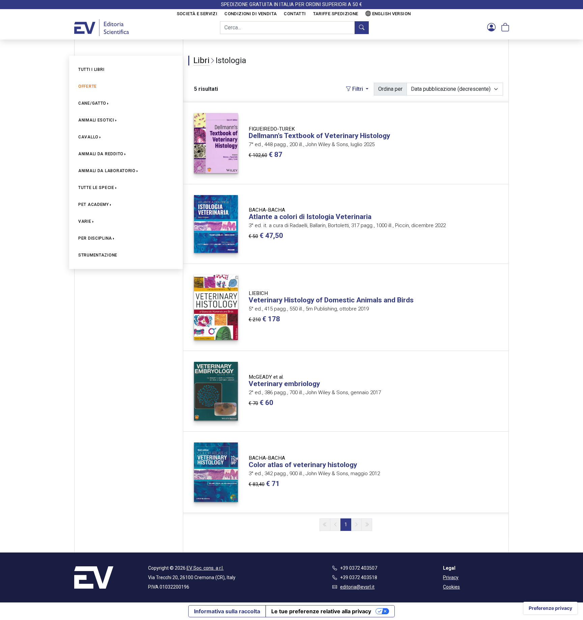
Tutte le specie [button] (96, 187)
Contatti (295, 13)
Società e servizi (197, 13)
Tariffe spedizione (335, 13)
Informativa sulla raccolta (227, 611)
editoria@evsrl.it (357, 587)
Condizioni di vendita (250, 13)
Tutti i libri (91, 69)
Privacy (451, 577)
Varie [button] (84, 221)
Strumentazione (97, 255)
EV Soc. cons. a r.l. (205, 568)
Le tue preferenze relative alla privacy (321, 611)
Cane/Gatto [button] (92, 103)
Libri (201, 60)
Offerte (87, 86)
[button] (491, 27)
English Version (391, 13)
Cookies (451, 587)
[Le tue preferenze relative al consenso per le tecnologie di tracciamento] (550, 608)
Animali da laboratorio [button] (107, 170)
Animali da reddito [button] (100, 154)
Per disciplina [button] (95, 238)
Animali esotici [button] (96, 120)
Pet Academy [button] (93, 204)
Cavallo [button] (88, 137)
